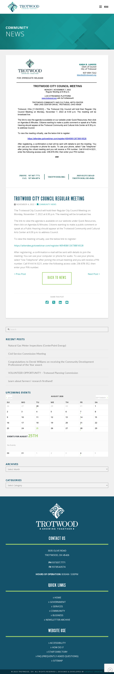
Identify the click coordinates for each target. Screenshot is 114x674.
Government (58, 602)
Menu (106, 7)
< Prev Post (20, 274)
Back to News (57, 277)
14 (81, 417)
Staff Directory (57, 651)
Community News (47, 204)
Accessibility (58, 642)
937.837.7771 (58, 562)
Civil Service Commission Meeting (27, 354)
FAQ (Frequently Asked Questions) (57, 656)
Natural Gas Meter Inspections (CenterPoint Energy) (37, 345)
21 (81, 423)
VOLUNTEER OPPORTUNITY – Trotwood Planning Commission (43, 373)
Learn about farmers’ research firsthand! (30, 381)
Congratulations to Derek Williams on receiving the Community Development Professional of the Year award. (51, 363)
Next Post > (94, 274)
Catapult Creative (94, 672)
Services (58, 606)
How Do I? (58, 647)
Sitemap (58, 660)
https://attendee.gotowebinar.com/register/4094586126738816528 (48, 245)
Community (58, 610)
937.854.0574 (58, 566)
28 (37, 406)
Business (58, 615)
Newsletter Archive (58, 619)
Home (57, 597)
